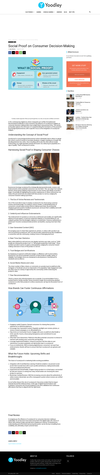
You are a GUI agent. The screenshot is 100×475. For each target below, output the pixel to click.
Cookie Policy (75, 473)
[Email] (24, 52)
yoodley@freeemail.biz (41, 468)
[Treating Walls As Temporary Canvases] (70, 104)
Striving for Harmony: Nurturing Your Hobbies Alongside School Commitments (83, 126)
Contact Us (89, 473)
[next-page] (70, 133)
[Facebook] (9, 52)
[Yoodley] (50, 5)
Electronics (29, 12)
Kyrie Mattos (12, 49)
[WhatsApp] (20, 52)
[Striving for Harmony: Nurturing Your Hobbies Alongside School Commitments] (70, 127)
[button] (90, 12)
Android (59, 12)
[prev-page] (67, 133)
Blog (65, 12)
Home (9, 39)
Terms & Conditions (66, 473)
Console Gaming (48, 12)
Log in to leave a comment (14, 443)
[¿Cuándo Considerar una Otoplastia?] (70, 112)
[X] (13, 52)
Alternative (14, 39)
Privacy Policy (82, 473)
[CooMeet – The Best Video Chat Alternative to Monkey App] (70, 119)
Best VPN (71, 12)
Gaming (38, 12)
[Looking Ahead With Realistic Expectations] (70, 97)
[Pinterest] (17, 52)
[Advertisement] (50, 27)
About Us (58, 473)
